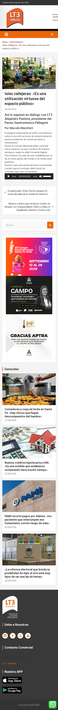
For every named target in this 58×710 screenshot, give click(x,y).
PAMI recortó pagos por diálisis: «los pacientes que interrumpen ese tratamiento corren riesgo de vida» (28, 519)
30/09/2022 (10, 109)
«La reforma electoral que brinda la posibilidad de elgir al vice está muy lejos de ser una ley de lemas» (27, 573)
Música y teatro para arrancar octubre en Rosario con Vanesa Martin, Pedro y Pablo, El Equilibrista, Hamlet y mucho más (27, 206)
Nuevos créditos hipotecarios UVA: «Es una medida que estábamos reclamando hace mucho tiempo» (27, 466)
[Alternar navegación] (6, 34)
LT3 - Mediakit (9, 663)
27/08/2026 (10, 420)
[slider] (47, 176)
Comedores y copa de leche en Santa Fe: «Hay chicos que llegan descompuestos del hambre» (28, 413)
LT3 (37, 705)
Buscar (50, 225)
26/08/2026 (10, 527)
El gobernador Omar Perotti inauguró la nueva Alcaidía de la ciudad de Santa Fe (28, 193)
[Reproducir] (8, 176)
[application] (29, 176)
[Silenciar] (40, 176)
